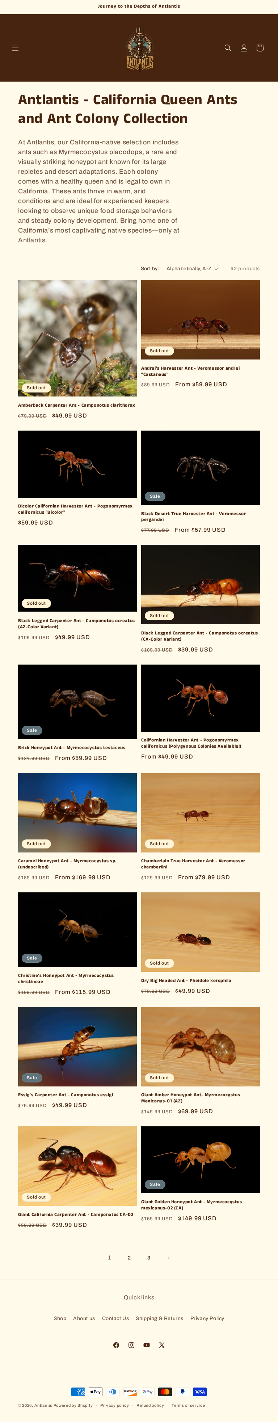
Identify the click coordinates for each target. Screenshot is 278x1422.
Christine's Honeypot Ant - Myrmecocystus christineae (66, 979)
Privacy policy (114, 1405)
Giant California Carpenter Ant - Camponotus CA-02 (75, 1215)
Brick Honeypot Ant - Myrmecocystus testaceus (71, 748)
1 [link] (109, 1257)
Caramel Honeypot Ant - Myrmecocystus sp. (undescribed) (67, 864)
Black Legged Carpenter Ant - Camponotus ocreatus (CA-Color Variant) (199, 636)
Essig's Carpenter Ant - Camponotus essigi (65, 1095)
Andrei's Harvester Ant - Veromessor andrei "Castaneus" (190, 372)
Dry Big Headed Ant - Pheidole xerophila (186, 981)
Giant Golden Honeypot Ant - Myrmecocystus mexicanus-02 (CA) (191, 1205)
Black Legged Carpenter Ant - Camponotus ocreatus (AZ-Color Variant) (76, 624)
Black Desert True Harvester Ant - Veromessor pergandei (193, 517)
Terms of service (188, 1405)
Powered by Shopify (73, 1405)
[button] (15, 48)
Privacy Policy (207, 1318)
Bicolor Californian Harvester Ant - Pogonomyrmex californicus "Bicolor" (75, 510)
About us (84, 1318)
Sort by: (150, 268)
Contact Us (115, 1318)
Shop (60, 1318)
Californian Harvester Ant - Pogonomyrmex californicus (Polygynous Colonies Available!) (191, 743)
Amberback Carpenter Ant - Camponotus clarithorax (76, 406)
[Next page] (168, 1258)
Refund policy (150, 1405)
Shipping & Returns (160, 1318)
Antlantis (43, 1405)
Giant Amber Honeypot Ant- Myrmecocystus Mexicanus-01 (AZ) (190, 1098)
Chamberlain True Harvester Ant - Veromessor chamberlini (193, 864)
